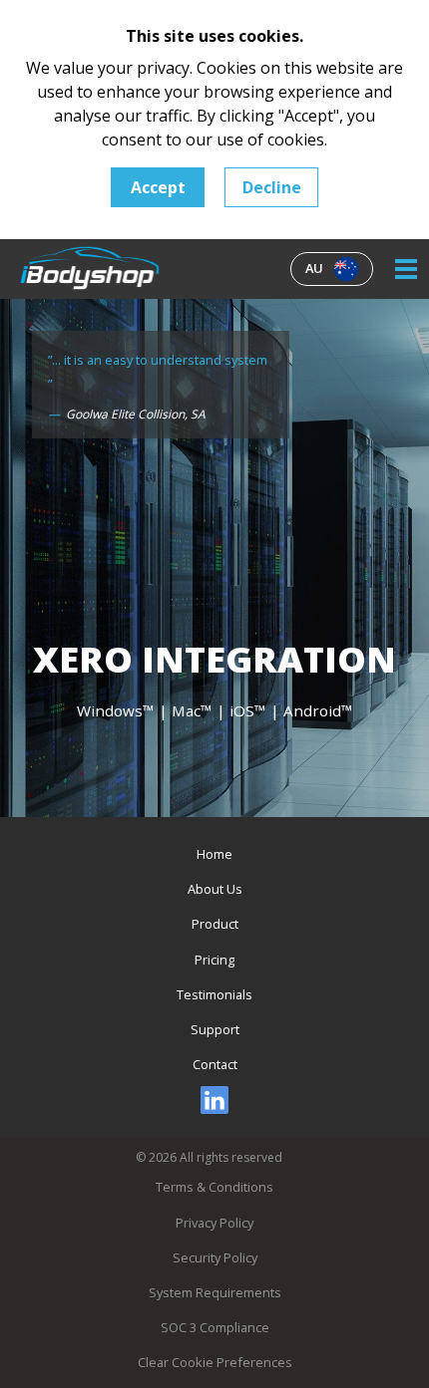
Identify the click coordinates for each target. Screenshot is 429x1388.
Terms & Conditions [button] (214, 1187)
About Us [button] (215, 889)
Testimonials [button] (214, 994)
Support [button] (215, 1029)
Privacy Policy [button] (214, 1223)
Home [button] (214, 854)
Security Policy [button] (215, 1257)
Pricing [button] (214, 960)
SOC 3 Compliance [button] (215, 1327)
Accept (158, 187)
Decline (271, 187)
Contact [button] (215, 1064)
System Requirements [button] (215, 1292)
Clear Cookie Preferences (215, 1362)
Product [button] (215, 924)
